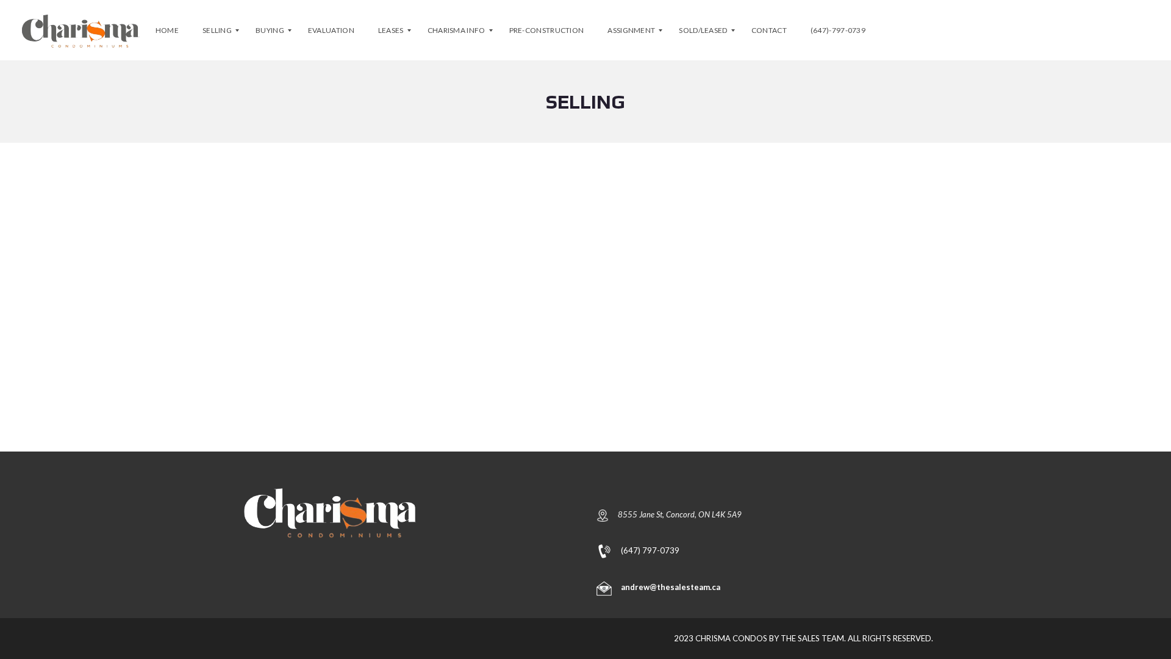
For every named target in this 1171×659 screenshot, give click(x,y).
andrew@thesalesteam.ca (670, 587)
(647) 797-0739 (650, 550)
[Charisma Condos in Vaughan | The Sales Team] (80, 30)
